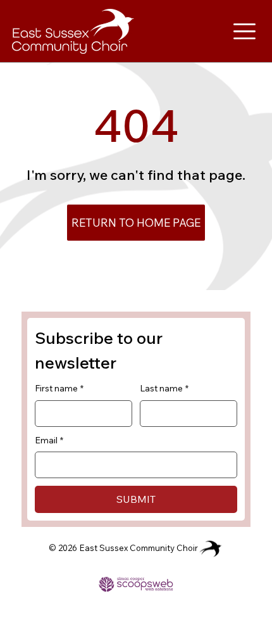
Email (49, 440)
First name (59, 388)
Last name (164, 388)
